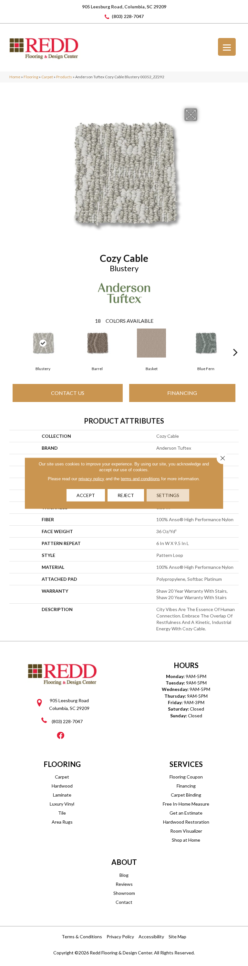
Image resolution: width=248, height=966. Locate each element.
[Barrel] (97, 343)
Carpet (47, 76)
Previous (12, 342)
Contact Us (67, 393)
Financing (182, 393)
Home (14, 76)
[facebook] (60, 736)
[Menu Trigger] (227, 47)
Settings (168, 495)
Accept (86, 495)
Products (64, 76)
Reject (126, 495)
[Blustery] (43, 343)
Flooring (31, 76)
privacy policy (91, 478)
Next (235, 342)
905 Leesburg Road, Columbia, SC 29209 (124, 6)
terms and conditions (140, 478)
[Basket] (151, 343)
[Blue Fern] (206, 343)
